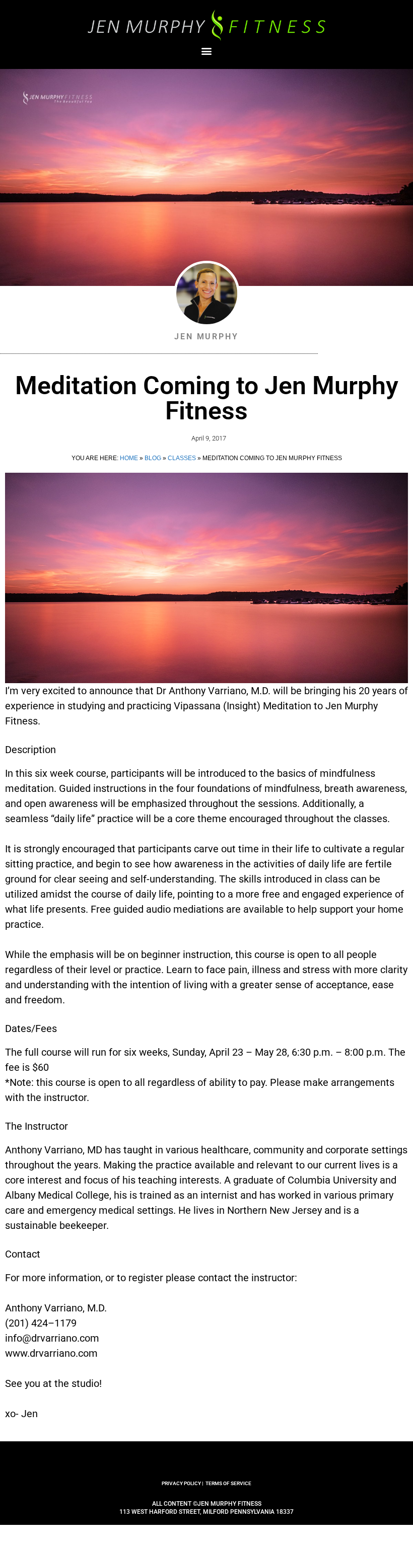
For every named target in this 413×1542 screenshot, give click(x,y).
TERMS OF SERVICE (228, 1483)
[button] (206, 50)
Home (129, 458)
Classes (182, 458)
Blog (153, 458)
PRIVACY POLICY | (182, 1483)
